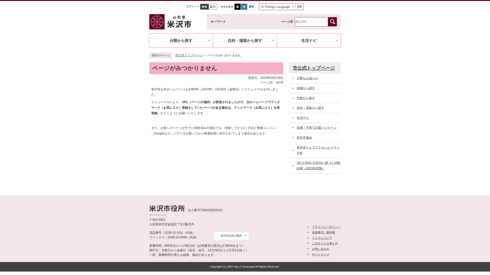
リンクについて (322, 237)
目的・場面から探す (245, 40)
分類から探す (181, 40)
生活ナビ (309, 40)
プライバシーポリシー (326, 227)
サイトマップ (320, 254)
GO (299, 6)
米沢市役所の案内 (231, 235)
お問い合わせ (320, 249)
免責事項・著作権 (323, 232)
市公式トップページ (189, 55)
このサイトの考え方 (325, 243)
